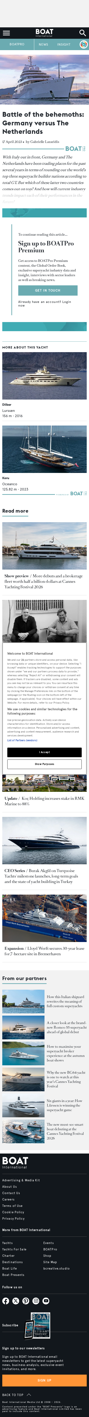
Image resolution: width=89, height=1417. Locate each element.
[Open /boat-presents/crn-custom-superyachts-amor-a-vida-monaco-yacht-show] (23, 1001)
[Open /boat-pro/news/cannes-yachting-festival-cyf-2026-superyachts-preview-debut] (44, 546)
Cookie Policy (13, 1212)
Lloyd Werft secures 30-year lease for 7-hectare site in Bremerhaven (44, 951)
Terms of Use (12, 1206)
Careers (8, 1199)
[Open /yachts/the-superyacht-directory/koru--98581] (44, 449)
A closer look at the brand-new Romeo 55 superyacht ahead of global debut (67, 1027)
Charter (8, 1256)
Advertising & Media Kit (21, 1180)
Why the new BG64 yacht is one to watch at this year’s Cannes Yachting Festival (66, 1079)
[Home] (44, 33)
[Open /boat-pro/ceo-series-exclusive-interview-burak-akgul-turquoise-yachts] (44, 840)
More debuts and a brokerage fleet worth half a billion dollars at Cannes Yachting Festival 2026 (44, 581)
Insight (64, 44)
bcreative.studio (56, 1268)
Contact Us (11, 1193)
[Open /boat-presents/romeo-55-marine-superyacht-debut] (23, 1027)
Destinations (12, 1262)
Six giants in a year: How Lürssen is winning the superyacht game (64, 1105)
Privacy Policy (13, 1219)
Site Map (50, 1262)
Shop (47, 1256)
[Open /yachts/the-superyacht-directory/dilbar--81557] (44, 376)
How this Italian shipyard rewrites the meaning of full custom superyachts (65, 1001)
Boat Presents (13, 1275)
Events (48, 1243)
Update (11, 798)
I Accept (44, 752)
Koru (5, 478)
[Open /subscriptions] (33, 1326)
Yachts (7, 1243)
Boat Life (9, 1268)
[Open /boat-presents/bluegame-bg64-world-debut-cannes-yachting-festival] (23, 1079)
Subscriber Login (83, 44)
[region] (44, 708)
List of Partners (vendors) (22, 740)
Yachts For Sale (14, 1249)
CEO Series (15, 870)
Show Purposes (44, 764)
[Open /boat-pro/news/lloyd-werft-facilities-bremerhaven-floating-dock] (44, 918)
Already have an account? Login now (45, 303)
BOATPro (17, 44)
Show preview (17, 576)
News (43, 44)
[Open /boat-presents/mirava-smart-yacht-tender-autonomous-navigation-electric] (23, 1131)
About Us (9, 1187)
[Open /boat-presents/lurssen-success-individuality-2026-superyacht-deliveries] (23, 1105)
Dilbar (6, 405)
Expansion (14, 948)
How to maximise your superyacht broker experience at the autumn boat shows (66, 1053)
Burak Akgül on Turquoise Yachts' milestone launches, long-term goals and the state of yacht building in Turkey (41, 876)
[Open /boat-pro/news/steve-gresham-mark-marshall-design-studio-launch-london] (44, 623)
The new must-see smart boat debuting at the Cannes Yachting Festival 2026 (65, 1131)
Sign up (44, 1380)
